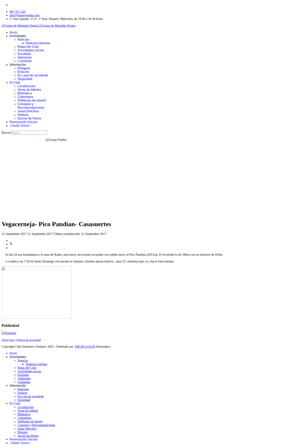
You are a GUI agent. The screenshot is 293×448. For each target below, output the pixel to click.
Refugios (24, 68)
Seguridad (25, 79)
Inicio (13, 32)
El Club (15, 82)
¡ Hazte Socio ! (20, 125)
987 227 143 (18, 11)
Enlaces (23, 71)
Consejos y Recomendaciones (31, 105)
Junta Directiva (28, 111)
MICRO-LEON (85, 346)
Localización (26, 86)
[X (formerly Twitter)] (11, 244)
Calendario (25, 97)
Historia (23, 114)
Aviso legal (8, 339)
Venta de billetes (29, 89)
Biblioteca (25, 93)
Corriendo (25, 61)
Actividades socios (31, 50)
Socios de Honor (29, 118)
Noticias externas (38, 43)
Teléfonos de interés (32, 100)
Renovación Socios (23, 122)
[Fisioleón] (9, 333)
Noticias (23, 39)
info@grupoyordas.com (24, 15)
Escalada (24, 54)
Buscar (6, 132)
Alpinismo (25, 57)
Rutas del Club (28, 46)
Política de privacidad (28, 339)
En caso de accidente (33, 75)
